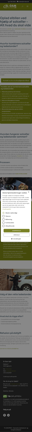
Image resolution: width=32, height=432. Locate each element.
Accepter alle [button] (16, 230)
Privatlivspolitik (6, 209)
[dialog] (16, 216)
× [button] (28, 192)
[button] (16, 239)
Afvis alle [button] (17, 235)
